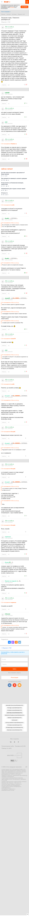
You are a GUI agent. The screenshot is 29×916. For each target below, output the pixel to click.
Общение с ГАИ (21, 14)
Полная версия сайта (8, 746)
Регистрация (14, 677)
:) (11, 581)
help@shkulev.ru (11, 789)
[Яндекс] (14, 685)
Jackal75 (7, 298)
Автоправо (14, 14)
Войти (14, 669)
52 (8, 562)
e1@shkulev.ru (18, 784)
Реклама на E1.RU (20, 746)
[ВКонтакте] (9, 642)
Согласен (24, 7)
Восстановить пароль (14, 672)
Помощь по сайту (7, 748)
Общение (3, 14)
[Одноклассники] (16, 642)
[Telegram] (19, 642)
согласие (12, 7)
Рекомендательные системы (8, 790)
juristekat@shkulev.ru (6, 787)
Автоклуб (9, 14)
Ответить (4, 84)
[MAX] (12, 642)
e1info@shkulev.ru (17, 786)
